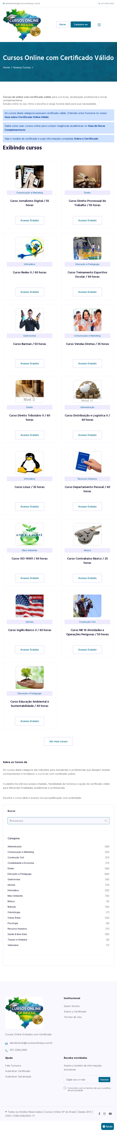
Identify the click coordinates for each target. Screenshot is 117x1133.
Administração (15, 846)
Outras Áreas (14, 917)
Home (6, 67)
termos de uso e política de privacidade (89, 1089)
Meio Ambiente (15, 895)
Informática (13, 890)
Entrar (62, 24)
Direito (11, 868)
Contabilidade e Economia (21, 863)
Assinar (104, 1079)
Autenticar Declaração (18, 1076)
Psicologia (13, 923)
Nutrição (12, 906)
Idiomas (11, 885)
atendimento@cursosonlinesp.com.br (22, 3)
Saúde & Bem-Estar (17, 934)
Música (11, 901)
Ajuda (108, 1126)
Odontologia (14, 912)
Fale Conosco (13, 1065)
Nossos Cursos (22, 67)
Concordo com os (89, 1089)
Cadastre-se (81, 24)
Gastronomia (14, 879)
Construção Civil (16, 857)
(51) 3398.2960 (107, 3)
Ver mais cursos (58, 741)
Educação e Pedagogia (19, 874)
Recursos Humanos (17, 928)
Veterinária (13, 945)
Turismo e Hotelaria (17, 939)
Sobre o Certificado (75, 1011)
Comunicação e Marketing (21, 852)
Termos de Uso (73, 1017)
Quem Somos (72, 1006)
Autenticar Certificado (17, 1071)
